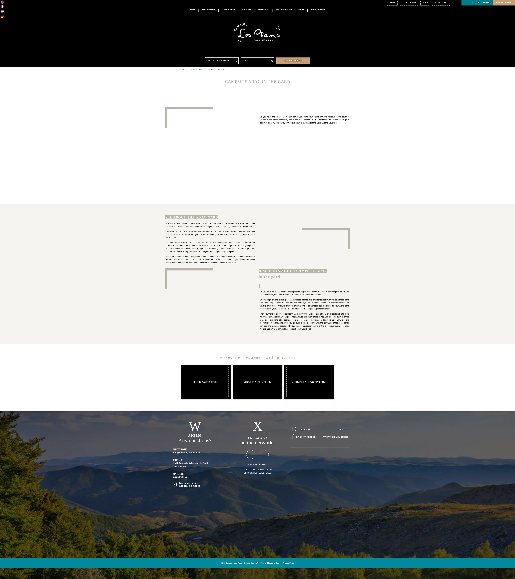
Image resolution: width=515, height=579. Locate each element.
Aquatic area (228, 10)
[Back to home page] (257, 33)
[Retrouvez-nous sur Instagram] (264, 454)
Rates (301, 10)
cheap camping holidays (324, 117)
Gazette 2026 (409, 3)
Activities (246, 10)
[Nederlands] (2, 12)
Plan (425, 3)
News (392, 3)
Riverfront (263, 10)
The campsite (208, 10)
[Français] (2, 7)
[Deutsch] (2, 17)
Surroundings (318, 10)
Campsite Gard (187, 69)
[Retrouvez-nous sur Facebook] (250, 454)
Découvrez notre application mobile (189, 484)
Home (192, 10)
